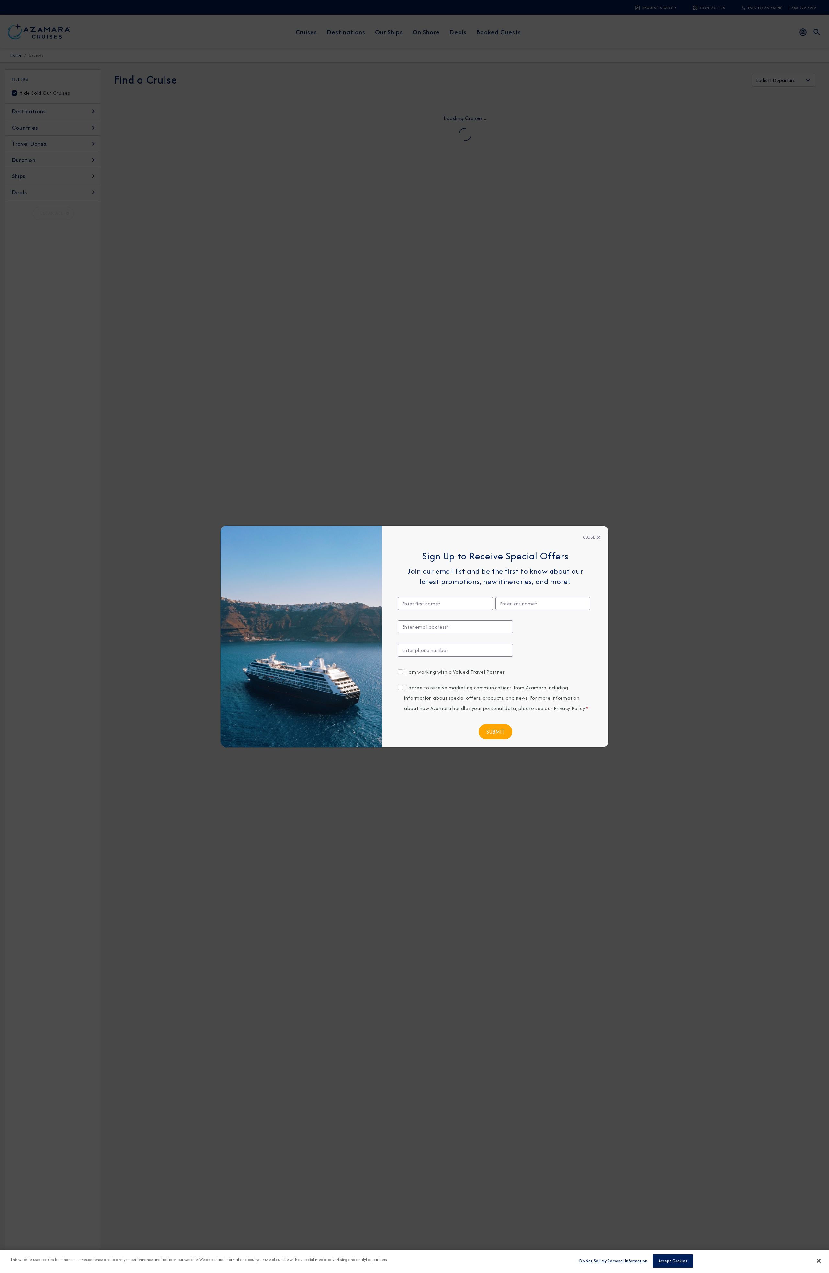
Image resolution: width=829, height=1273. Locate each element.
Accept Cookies (672, 1261)
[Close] (819, 1261)
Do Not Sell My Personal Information (613, 1261)
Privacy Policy (569, 708)
